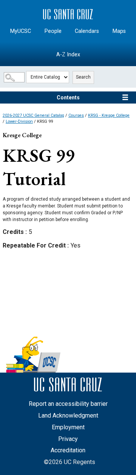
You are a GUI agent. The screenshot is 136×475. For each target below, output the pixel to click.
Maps (119, 31)
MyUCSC (20, 31)
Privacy (68, 439)
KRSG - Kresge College (109, 115)
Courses (76, 115)
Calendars (87, 31)
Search (83, 77)
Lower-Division (19, 121)
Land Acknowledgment (68, 415)
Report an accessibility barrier (68, 403)
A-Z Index (68, 54)
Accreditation (68, 450)
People (53, 31)
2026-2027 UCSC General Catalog (33, 115)
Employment (68, 427)
